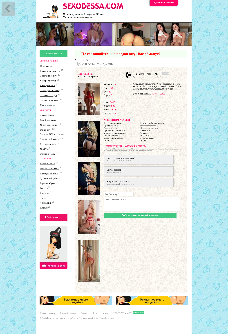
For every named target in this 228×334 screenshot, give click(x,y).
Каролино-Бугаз (47, 183)
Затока (43, 198)
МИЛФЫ (44, 149)
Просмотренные (47, 105)
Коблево (44, 188)
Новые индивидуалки (50, 71)
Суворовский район (49, 178)
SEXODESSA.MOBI (122, 313)
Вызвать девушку (53, 54)
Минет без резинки (49, 125)
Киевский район (47, 164)
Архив (105, 313)
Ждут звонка (46, 66)
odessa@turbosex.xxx (108, 318)
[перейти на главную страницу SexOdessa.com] (93, 8)
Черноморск (45, 203)
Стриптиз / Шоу (47, 154)
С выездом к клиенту (50, 90)
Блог (95, 313)
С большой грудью (48, 95)
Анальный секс (47, 115)
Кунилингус (45, 130)
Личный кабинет (165, 3)
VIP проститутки (48, 81)
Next (187, 34)
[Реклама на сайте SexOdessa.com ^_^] (76, 304)
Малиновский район (49, 168)
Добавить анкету (54, 217)
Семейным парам (48, 120)
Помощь (84, 313)
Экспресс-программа (49, 100)
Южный (44, 208)
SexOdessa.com (49, 318)
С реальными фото (48, 76)
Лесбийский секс (48, 144)
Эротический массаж (50, 139)
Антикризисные (47, 85)
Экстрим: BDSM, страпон (52, 134)
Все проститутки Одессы (83, 60)
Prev (40, 34)
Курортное (45, 193)
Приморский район (49, 173)
